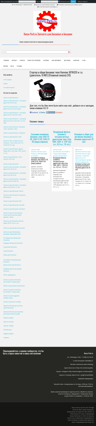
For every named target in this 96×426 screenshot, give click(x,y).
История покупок (9, 87)
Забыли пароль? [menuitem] (83, 1)
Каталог (14, 60)
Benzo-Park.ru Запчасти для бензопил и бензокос (48, 34)
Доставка (67, 60)
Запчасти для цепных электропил (14, 228)
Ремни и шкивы (8, 318)
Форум (5, 66)
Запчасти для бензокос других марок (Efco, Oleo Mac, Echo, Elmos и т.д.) (14, 151)
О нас (84, 60)
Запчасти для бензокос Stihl (12, 137)
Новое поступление (34, 60)
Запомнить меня (65, 1)
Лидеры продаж (8, 333)
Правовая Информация (85, 378)
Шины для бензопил (9, 255)
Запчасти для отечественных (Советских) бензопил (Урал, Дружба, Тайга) (12, 215)
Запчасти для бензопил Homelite (13, 205)
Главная (6, 60)
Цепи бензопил (8, 251)
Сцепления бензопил (10, 247)
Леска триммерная (9, 275)
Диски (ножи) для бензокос (12, 265)
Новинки (6, 337)
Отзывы (19, 66)
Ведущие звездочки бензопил (13, 243)
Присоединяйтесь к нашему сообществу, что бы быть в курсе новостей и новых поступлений (23, 352)
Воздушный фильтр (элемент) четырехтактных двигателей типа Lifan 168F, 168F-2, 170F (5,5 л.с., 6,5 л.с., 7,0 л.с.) (61, 138)
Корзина (46, 60)
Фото (12, 66)
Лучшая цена (62, 156)
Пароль (38, 1)
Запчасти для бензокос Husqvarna (14, 133)
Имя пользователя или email (9, 1)
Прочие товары (8, 326)
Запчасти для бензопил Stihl (12, 201)
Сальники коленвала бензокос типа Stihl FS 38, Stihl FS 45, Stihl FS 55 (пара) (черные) (40, 137)
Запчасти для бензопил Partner (13, 191)
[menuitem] (38, 1)
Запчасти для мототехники (12, 302)
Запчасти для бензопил (10, 164)
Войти (5, 83)
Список (22, 60)
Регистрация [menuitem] (5, 4)
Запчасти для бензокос (10, 98)
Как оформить (56, 60)
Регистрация (7, 79)
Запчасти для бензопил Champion (14, 209)
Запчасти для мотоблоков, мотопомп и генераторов (61, 152)
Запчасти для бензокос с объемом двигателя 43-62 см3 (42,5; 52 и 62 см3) (14, 121)
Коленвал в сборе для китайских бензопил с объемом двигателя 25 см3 (83, 137)
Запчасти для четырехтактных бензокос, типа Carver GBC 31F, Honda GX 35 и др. (13, 143)
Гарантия (76, 60)
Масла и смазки (8, 322)
